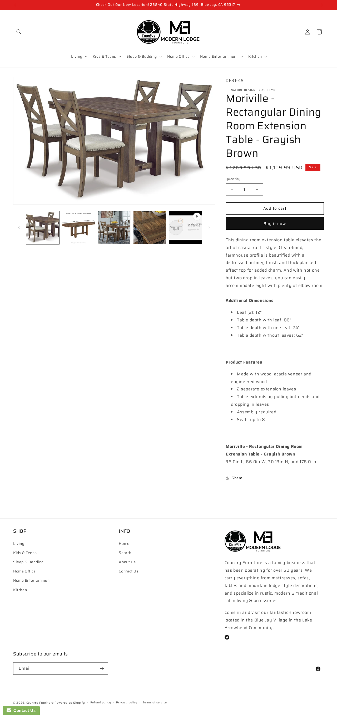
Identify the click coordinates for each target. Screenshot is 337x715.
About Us (127, 562)
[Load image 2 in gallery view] (78, 227)
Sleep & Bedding (28, 562)
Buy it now (275, 224)
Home (124, 543)
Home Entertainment (32, 580)
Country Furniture (40, 703)
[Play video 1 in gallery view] (185, 227)
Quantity (233, 179)
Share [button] (237, 478)
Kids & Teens (25, 552)
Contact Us (128, 571)
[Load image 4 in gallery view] (149, 227)
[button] (19, 32)
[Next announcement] (322, 5)
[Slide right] (209, 227)
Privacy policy (126, 702)
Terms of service (155, 702)
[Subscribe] (102, 668)
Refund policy (100, 702)
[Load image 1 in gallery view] (42, 227)
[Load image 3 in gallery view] (114, 227)
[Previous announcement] (15, 5)
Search (125, 552)
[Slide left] (19, 227)
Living (18, 543)
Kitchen (20, 589)
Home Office (24, 571)
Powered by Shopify (69, 703)
